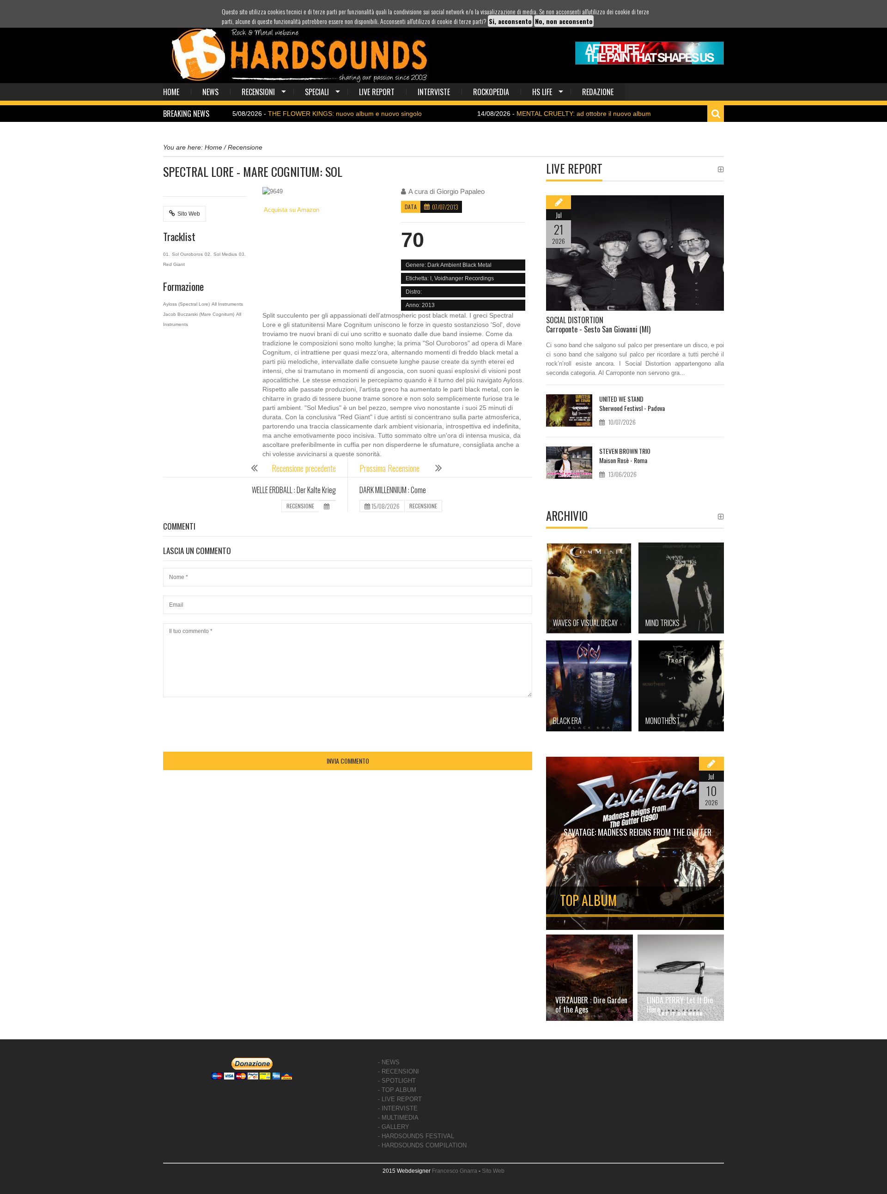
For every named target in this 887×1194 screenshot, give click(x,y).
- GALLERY (393, 1126)
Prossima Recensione (390, 468)
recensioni (258, 91)
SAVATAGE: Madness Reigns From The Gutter (637, 832)
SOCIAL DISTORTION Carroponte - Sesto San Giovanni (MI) (598, 324)
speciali (317, 91)
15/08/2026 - (286, 113)
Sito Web (188, 214)
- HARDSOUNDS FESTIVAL (416, 1136)
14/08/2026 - (525, 113)
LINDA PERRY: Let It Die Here (680, 1005)
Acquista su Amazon (290, 209)
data (411, 207)
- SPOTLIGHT (397, 1080)
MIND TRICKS (662, 622)
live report (377, 91)
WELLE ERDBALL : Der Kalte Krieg (294, 489)
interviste (434, 91)
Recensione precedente (304, 468)
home (171, 91)
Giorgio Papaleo (461, 191)
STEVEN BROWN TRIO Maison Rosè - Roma (624, 455)
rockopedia (491, 91)
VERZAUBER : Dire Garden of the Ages (591, 1005)
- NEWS (389, 1062)
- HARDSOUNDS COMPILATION (422, 1145)
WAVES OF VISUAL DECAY (585, 622)
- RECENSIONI (398, 1071)
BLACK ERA (567, 720)
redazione (598, 91)
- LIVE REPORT (400, 1099)
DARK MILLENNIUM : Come (392, 489)
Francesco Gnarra (454, 1171)
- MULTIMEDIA (398, 1117)
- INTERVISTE (398, 1108)
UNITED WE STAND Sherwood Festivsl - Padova (632, 403)
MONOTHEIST (662, 720)
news (210, 91)
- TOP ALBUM (397, 1089)
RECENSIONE (300, 506)
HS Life (542, 91)
